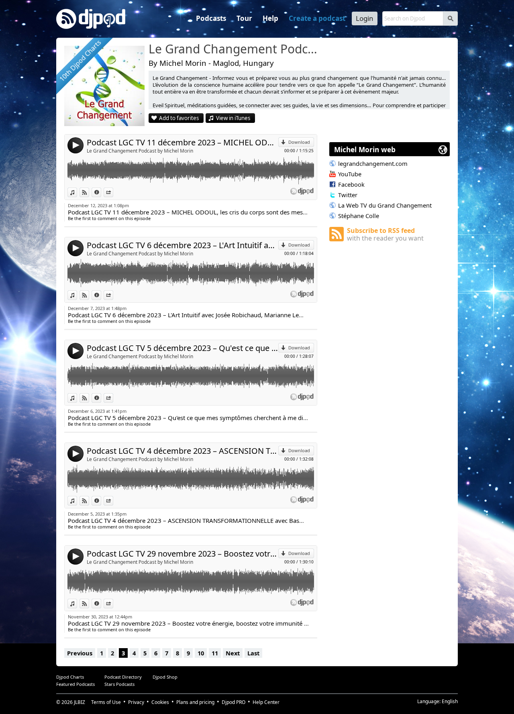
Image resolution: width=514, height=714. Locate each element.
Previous (79, 653)
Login (364, 18)
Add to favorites (179, 118)
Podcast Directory (123, 677)
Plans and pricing (195, 702)
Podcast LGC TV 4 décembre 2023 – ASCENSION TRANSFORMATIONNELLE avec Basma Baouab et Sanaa (182, 451)
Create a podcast (317, 18)
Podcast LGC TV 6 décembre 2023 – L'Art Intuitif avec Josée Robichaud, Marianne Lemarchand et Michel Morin (182, 245)
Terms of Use (106, 702)
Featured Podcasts (75, 684)
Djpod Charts (70, 677)
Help (270, 18)
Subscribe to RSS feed (385, 234)
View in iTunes (233, 118)
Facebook (351, 184)
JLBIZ (79, 702)
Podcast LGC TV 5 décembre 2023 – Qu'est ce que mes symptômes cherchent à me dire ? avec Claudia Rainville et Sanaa (182, 348)
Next (233, 653)
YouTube (349, 174)
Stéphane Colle (358, 215)
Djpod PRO (233, 702)
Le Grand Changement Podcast (235, 49)
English (450, 701)
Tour (244, 18)
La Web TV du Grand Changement (385, 205)
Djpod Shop (165, 677)
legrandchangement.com (373, 163)
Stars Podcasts (119, 684)
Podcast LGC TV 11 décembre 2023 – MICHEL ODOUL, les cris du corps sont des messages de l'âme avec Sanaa (182, 142)
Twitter (347, 195)
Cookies (160, 702)
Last (253, 653)
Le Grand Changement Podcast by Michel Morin (140, 150)
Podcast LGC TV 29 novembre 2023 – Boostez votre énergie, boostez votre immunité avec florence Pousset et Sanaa (182, 554)
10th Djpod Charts (80, 60)
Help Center (266, 702)
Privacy (136, 702)
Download (299, 142)
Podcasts (211, 18)
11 (215, 653)
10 (201, 653)
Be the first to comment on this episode (109, 218)
